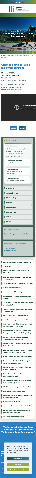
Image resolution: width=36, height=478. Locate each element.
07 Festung (9, 217)
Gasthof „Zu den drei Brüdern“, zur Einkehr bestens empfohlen (17, 368)
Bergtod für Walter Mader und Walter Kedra (17, 356)
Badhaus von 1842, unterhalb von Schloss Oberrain (17, 297)
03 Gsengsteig (11, 198)
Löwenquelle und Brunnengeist (13, 292)
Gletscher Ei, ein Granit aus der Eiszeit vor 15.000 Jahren (17, 278)
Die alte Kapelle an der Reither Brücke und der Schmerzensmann (17, 396)
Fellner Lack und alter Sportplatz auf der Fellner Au (16, 272)
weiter (22, 128)
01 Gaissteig (10, 188)
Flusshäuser (7, 266)
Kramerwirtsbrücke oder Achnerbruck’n (17, 262)
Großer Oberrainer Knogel (12, 288)
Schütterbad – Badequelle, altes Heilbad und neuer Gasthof (18, 304)
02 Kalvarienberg (12, 193)
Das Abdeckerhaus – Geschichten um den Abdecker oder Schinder (17, 411)
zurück (14, 128)
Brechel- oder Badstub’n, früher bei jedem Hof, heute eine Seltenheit (17, 362)
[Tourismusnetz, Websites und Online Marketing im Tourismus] (18, 2)
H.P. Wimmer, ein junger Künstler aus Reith (17, 387)
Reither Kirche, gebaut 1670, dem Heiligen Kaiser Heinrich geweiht (17, 381)
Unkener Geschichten (7, 55)
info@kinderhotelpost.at (14, 87)
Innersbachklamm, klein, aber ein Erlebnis (17, 320)
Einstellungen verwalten (18, 470)
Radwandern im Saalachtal (12, 402)
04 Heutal (9, 202)
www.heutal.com (10, 250)
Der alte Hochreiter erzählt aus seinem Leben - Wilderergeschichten (16, 338)
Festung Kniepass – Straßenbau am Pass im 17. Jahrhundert (17, 310)
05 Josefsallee (11, 207)
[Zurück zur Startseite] (18, 8)
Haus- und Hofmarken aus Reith (14, 417)
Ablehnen (18, 464)
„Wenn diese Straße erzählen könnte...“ (16, 315)
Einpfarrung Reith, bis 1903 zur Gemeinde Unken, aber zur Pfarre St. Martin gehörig (17, 332)
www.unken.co (9, 248)
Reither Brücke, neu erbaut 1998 (14, 391)
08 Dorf (8, 222)
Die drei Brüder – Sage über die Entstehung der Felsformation (17, 345)
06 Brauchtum (11, 212)
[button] (2, 8)
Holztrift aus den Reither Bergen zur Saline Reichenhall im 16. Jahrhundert (17, 325)
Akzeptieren (18, 459)
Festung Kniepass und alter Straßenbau (17, 234)
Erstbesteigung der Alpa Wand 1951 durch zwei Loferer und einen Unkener (17, 351)
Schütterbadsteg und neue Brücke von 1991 (18, 283)
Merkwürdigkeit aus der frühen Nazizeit (16, 406)
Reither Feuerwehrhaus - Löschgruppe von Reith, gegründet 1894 (17, 375)
